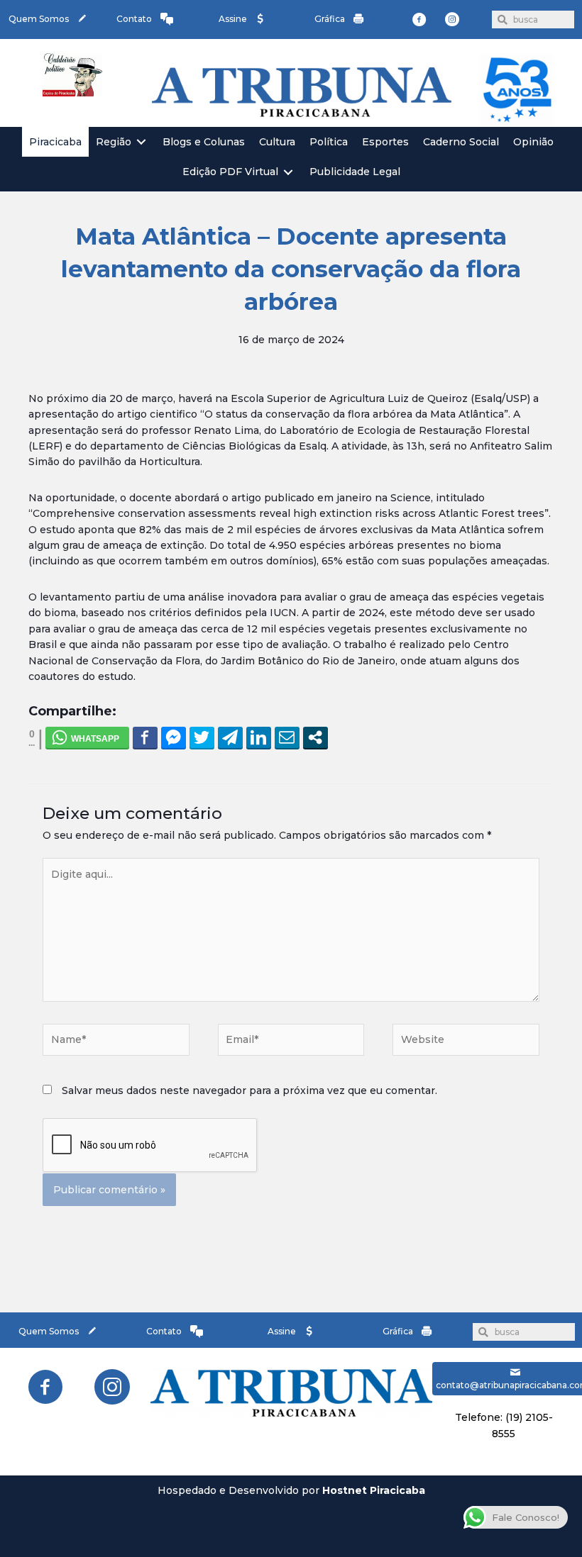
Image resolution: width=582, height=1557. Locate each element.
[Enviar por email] (287, 737)
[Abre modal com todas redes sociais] (315, 737)
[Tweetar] (202, 737)
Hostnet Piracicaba (373, 1490)
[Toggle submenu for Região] (141, 142)
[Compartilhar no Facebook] (145, 737)
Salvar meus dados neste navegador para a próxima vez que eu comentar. (249, 1090)
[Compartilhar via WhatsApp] (87, 737)
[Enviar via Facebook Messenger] (173, 737)
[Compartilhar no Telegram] (230, 737)
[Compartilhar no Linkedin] (258, 737)
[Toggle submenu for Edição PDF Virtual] (288, 172)
